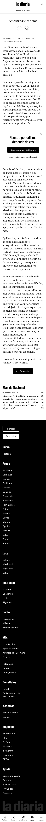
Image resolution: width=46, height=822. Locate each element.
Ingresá (33, 157)
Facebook (8, 755)
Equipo (6, 717)
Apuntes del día (11, 648)
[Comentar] (26, 28)
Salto (5, 573)
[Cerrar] (41, 134)
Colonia (6, 560)
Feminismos (9, 504)
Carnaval (7, 474)
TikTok (6, 759)
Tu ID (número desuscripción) (11, 695)
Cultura (6, 487)
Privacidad (8, 788)
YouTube (7, 742)
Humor (6, 668)
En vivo (6, 657)
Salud (5, 535)
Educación (8, 500)
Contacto (7, 793)
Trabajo (6, 539)
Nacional (28, 10)
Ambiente (8, 470)
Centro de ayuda (11, 776)
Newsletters (9, 733)
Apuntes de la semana (14, 652)
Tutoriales (7, 780)
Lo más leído (9, 644)
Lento (5, 598)
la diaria (17, 10)
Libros (6, 517)
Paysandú (8, 568)
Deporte (7, 492)
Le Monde (8, 593)
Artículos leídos (10, 627)
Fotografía (8, 664)
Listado (6, 689)
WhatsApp (8, 746)
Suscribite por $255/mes (23, 150)
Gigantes (7, 602)
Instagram (8, 750)
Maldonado (8, 564)
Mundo (6, 522)
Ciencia (6, 479)
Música (6, 623)
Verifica (6, 543)
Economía (8, 496)
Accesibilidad (9, 784)
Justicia (6, 513)
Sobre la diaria (10, 712)
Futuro (6, 509)
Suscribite (11, 436)
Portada (7, 453)
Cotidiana (7, 483)
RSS (5, 737)
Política (6, 530)
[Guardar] (19, 28)
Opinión (6, 526)
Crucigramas (9, 672)
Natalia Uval (8, 38)
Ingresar (11, 428)
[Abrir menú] (5, 4)
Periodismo (8, 619)
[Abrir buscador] (41, 4)
